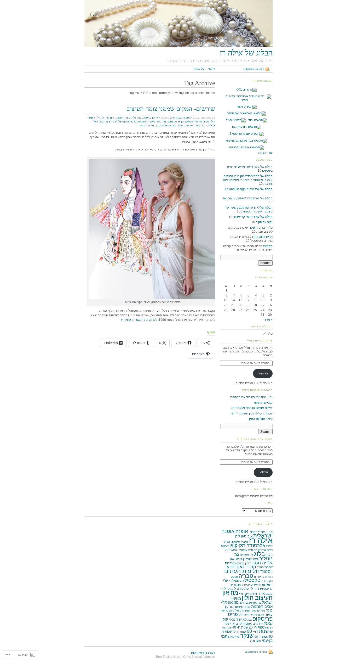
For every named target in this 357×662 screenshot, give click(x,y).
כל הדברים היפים (261, 227)
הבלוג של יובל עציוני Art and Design (248, 189)
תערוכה (255, 641)
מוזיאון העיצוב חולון (247, 595)
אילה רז (261, 540)
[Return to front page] (178, 46)
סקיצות (268, 246)
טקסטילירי (236, 581)
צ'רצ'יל (211, 125)
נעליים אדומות (263, 403)
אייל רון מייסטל (151, 117)
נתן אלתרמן (236, 610)
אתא (234, 550)
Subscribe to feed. (256, 651)
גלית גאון (235, 559)
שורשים (189, 125)
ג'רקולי (100, 117)
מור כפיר (161, 121)
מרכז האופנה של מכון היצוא (121, 121)
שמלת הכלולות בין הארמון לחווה (252, 413)
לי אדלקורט (245, 589)
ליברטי (231, 589)
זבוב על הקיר (264, 222)
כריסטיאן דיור (263, 589)
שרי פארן (233, 636)
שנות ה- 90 (261, 636)
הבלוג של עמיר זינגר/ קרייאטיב (253, 217)
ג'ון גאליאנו (246, 555)
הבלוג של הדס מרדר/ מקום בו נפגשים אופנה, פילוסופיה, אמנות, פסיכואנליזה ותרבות (248, 180)
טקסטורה (267, 580)
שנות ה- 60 (258, 631)
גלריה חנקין (262, 562)
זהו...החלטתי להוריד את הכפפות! (251, 397)
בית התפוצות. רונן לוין (118, 117)
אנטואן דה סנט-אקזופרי (252, 550)
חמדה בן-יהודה (263, 576)
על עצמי (199, 69)
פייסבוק (244, 615)
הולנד (260, 567)
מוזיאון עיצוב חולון (250, 602)
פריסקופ (262, 618)
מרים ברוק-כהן (263, 237)
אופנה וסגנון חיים (179, 117)
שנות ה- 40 (240, 627)
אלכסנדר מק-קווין (247, 545)
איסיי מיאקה (239, 542)
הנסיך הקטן (245, 566)
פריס (233, 614)
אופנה (241, 531)
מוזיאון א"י (245, 593)
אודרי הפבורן (257, 532)
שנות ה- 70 (239, 631)
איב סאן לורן (243, 536)
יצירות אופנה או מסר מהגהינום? (252, 408)
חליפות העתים (193, 121)
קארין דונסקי (238, 619)
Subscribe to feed (253, 69)
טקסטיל (252, 580)
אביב (269, 532)
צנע (249, 619)
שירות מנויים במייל (259, 340)
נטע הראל (99, 121)
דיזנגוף (91, 117)
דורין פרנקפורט (241, 563)
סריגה (224, 610)
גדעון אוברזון (250, 559)
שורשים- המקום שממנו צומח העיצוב (171, 108)
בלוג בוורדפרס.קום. (202, 653)
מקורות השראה (146, 121)
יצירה (254, 585)
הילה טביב (209, 121)
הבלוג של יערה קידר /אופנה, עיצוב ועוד (247, 198)
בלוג (259, 554)
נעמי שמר (250, 610)
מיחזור (238, 607)
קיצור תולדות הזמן (261, 419)
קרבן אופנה (251, 623)
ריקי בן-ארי (200, 125)
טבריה (246, 576)
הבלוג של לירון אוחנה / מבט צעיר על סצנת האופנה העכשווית (249, 209)
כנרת (247, 585)
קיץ (261, 623)
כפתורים (236, 584)
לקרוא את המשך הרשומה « (139, 320)
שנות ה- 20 (256, 627)
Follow (263, 472)
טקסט (234, 576)
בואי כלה (136, 117)
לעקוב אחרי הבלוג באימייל (255, 439)
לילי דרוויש (259, 593)
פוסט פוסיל (257, 614)
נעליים (261, 610)
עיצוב (269, 615)
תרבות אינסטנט (167, 125)
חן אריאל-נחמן (176, 121)
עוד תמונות (265, 153)
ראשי (211, 69)
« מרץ (269, 319)
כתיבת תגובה (147, 125)
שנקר (180, 125)
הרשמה (263, 373)
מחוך (247, 606)
